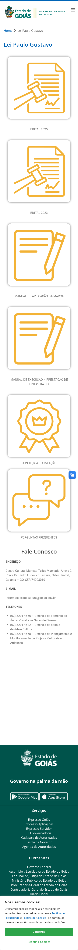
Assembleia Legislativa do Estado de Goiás (39, 871)
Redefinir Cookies (39, 942)
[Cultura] (35, 11)
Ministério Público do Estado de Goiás (39, 880)
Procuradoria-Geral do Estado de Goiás (39, 885)
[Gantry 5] (39, 758)
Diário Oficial (39, 894)
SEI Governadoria (39, 833)
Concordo (39, 931)
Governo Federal (39, 867)
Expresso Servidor (39, 829)
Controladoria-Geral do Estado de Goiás (39, 889)
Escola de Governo (39, 842)
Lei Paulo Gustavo (28, 44)
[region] (39, 923)
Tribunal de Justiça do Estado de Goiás (39, 876)
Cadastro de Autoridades (39, 838)
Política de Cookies (35, 918)
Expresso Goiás (39, 820)
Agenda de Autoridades (39, 847)
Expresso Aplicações (39, 824)
